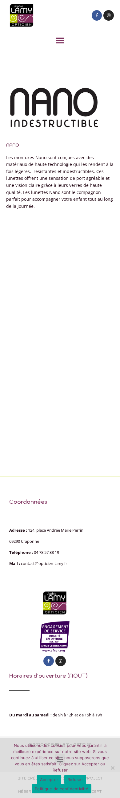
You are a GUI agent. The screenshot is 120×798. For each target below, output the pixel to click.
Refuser (75, 779)
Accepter (49, 779)
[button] (60, 40)
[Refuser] (112, 768)
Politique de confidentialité (61, 788)
